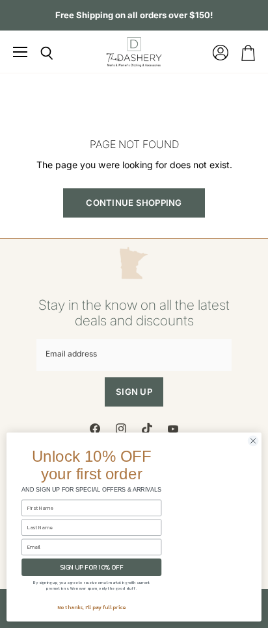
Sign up (134, 391)
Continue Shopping (133, 202)
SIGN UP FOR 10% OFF (91, 567)
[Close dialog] (253, 441)
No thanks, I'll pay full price (91, 607)
